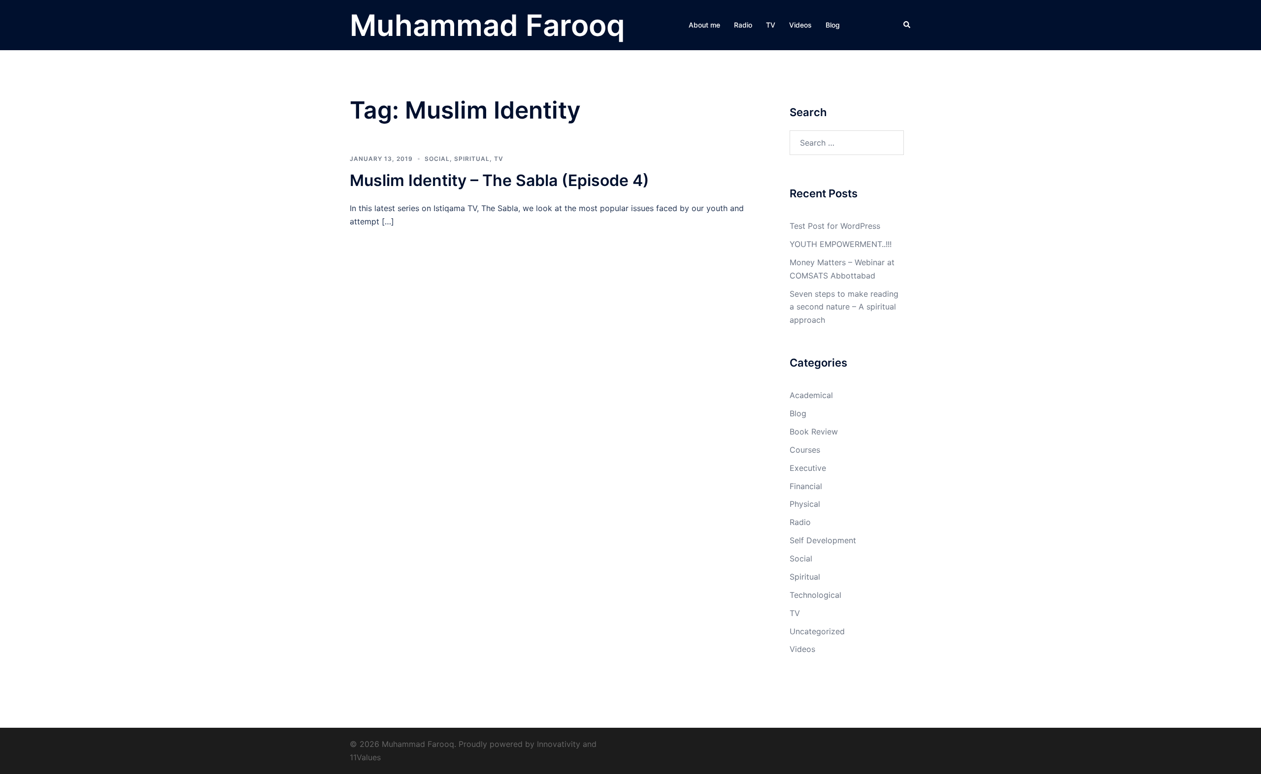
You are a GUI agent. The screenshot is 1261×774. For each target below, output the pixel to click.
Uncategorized (817, 631)
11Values (365, 757)
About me (704, 25)
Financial (806, 486)
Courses (805, 450)
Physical (805, 504)
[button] (907, 25)
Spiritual (472, 158)
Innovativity (558, 744)
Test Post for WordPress (835, 226)
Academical (811, 395)
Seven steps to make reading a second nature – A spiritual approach (844, 307)
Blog (833, 25)
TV (770, 25)
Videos (800, 25)
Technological (815, 595)
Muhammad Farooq (487, 25)
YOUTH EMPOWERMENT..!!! (841, 244)
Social (437, 158)
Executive (808, 468)
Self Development (823, 540)
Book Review (814, 431)
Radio (743, 25)
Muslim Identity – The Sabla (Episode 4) (499, 180)
